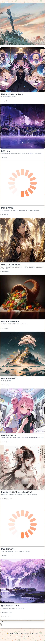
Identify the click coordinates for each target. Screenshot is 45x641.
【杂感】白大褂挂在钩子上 (9, 378)
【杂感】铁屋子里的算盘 (8, 435)
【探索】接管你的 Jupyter (8, 549)
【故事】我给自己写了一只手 (9, 606)
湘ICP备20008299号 (25, 633)
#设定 (8, 271)
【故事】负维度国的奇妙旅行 (9, 321)
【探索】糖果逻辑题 (6, 208)
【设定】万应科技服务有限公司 (10, 265)
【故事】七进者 (5, 151)
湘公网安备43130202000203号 (14, 633)
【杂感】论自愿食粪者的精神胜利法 (11, 94)
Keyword (1, 625)
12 (8, 616)
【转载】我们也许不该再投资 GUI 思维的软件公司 (16, 492)
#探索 (8, 214)
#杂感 (8, 100)
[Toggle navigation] (7, 1)
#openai (11, 555)
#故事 (8, 157)
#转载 (8, 498)
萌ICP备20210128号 (34, 633)
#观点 (11, 498)
